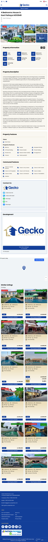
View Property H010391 (12, 348)
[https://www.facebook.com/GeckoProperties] (3, 526)
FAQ (16, 514)
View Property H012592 (12, 419)
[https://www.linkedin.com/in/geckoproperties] (13, 526)
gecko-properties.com (9, 505)
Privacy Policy (18, 518)
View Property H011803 (36, 384)
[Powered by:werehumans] (43, 540)
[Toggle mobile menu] (1, 5)
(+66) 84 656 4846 (10, 195)
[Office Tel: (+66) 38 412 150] (1, 1)
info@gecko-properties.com (11, 503)
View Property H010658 (12, 384)
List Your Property (6, 512)
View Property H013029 (36, 450)
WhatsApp (8, 198)
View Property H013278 (36, 482)
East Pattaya (7, 18)
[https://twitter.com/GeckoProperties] (6, 526)
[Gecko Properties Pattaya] (24, 5)
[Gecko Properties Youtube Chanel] (9, 526)
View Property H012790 (12, 450)
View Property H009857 (36, 317)
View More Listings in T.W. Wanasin (24, 247)
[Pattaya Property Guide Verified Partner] (24, 533)
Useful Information (6, 516)
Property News (5, 518)
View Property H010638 (36, 348)
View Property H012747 (36, 419)
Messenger (8, 204)
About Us (17, 512)
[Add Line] (19, 526)
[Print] (44, 48)
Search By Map (39, 260)
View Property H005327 (12, 317)
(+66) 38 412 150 (9, 192)
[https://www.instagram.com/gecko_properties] (16, 526)
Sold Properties (18, 516)
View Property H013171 (12, 482)
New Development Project (8, 514)
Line (6, 201)
